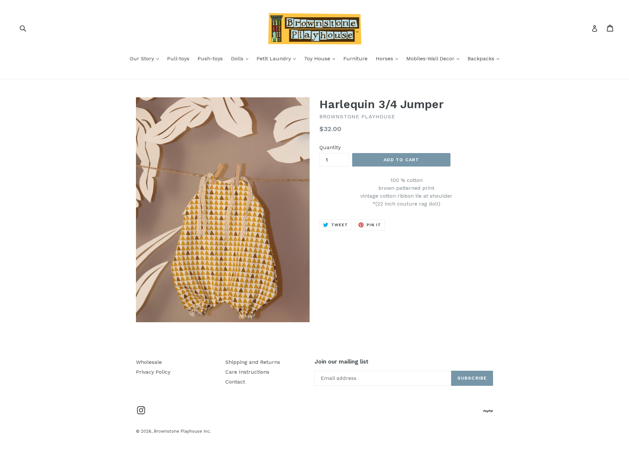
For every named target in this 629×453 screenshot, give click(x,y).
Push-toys (210, 58)
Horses (388, 58)
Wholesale (149, 362)
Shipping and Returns (252, 362)
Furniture (355, 58)
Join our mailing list (341, 361)
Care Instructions (247, 372)
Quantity (330, 147)
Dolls (241, 58)
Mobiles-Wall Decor (434, 58)
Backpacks (485, 58)
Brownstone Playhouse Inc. (182, 431)
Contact (235, 382)
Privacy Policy (153, 372)
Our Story (146, 58)
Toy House (321, 58)
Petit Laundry (278, 58)
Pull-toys (178, 58)
